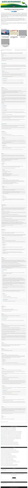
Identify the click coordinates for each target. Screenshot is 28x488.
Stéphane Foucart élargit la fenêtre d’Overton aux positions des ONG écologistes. (13, 431)
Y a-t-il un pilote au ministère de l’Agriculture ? (6, 453)
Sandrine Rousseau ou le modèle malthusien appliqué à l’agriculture (8, 460)
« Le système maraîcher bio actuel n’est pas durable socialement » (5, 46)
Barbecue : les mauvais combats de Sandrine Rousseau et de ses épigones (9, 464)
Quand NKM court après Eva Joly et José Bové (14, 9)
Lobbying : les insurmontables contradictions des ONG (7, 458)
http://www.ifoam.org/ (4, 222)
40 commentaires (15, 10)
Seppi (1, 432)
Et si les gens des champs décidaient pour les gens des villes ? (14, 37)
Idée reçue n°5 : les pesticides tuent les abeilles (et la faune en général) (9, 465)
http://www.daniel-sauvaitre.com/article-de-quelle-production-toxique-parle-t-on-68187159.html (12, 83)
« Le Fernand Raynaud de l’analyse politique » (22, 37)
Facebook (15, 11)
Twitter (12, 11)
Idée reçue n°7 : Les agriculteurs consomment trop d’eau (7, 459)
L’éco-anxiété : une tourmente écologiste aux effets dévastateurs (11, 443)
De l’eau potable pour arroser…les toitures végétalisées (10, 427)
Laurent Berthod (4, 63)
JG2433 (3, 375)
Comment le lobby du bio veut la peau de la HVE (9, 439)
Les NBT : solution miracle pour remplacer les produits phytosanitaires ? (11, 444)
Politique (18, 10)
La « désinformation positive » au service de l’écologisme (5, 37)
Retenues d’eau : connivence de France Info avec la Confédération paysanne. (12, 437)
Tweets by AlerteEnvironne (4, 483)
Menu (14, 6)
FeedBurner (15, 478)
